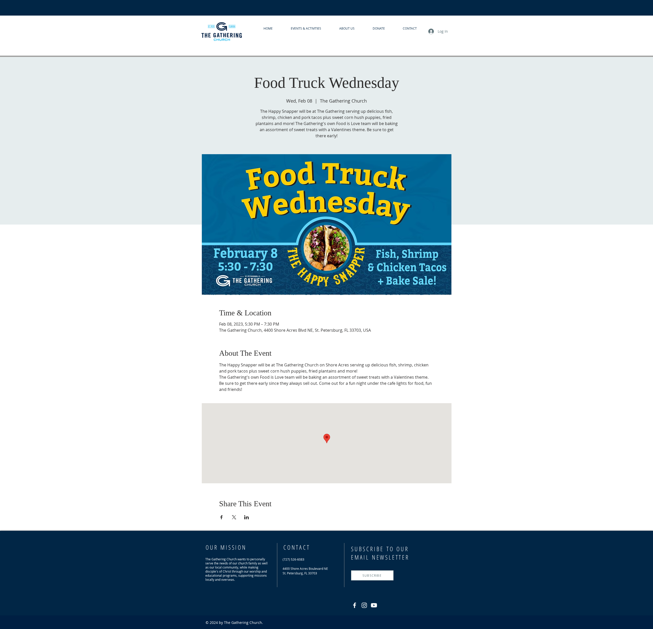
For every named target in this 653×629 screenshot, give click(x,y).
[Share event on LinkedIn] (246, 517)
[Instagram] (364, 605)
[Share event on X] (234, 517)
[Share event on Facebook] (221, 517)
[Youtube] (374, 605)
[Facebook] (354, 605)
